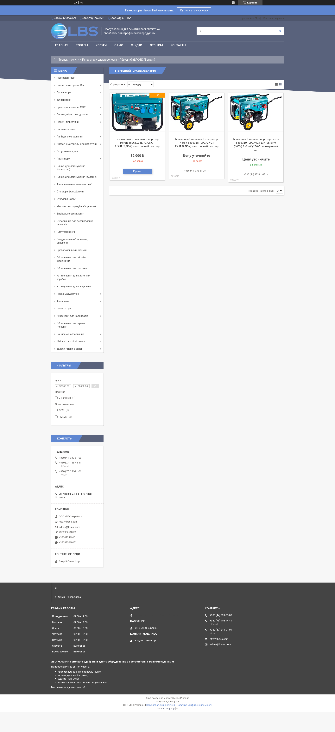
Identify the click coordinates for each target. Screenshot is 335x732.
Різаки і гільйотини (68, 121)
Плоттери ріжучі (66, 231)
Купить (137, 171)
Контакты (178, 45)
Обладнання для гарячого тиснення (72, 325)
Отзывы (156, 45)
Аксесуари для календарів (72, 315)
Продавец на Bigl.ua (167, 701)
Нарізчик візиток (66, 129)
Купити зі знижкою (194, 10)
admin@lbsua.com (69, 527)
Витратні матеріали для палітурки (77, 143)
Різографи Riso (65, 77)
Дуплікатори (64, 92)
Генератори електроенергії (99, 59)
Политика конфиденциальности (194, 705)
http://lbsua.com (68, 521)
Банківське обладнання (70, 334)
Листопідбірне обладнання (72, 114)
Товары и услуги (69, 59)
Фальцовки (63, 301)
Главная (61, 45)
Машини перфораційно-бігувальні (76, 206)
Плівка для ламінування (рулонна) (77, 176)
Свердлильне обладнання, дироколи (72, 241)
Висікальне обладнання (70, 213)
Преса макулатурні (68, 293)
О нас (118, 45)
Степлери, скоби (66, 198)
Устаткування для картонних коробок (73, 277)
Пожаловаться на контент (160, 705)
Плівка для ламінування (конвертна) (71, 168)
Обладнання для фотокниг (72, 268)
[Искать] (280, 31)
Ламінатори (63, 158)
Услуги (101, 45)
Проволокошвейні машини (72, 250)
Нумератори (64, 308)
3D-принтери (64, 99)
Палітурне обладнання (70, 136)
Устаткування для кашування (74, 286)
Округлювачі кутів (67, 151)
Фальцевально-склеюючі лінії (74, 184)
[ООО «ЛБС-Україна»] (74, 31)
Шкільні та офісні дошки (71, 341)
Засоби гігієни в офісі (69, 348)
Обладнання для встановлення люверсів (75, 223)
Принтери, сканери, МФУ (71, 107)
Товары (82, 45)
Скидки (136, 45)
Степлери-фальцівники (70, 191)
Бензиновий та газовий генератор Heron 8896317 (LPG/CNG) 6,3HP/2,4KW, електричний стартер (137, 142)
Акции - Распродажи (69, 597)
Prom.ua (184, 698)
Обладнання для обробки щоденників (71, 259)
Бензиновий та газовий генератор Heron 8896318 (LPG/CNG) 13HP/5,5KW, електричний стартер (196, 142)
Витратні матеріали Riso (71, 85)
